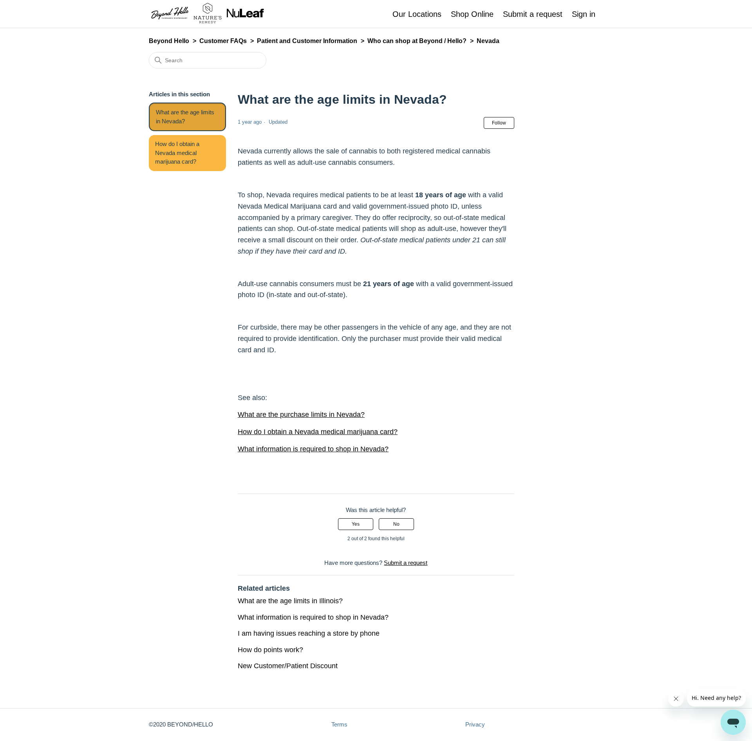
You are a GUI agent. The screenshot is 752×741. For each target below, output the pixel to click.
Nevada (488, 41)
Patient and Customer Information (307, 41)
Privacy (475, 724)
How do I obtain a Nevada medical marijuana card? (177, 153)
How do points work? (270, 650)
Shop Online (472, 14)
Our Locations (416, 14)
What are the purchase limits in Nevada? (301, 414)
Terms (339, 724)
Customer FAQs (223, 41)
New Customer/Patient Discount (288, 666)
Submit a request (532, 14)
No (396, 524)
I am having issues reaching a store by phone (309, 633)
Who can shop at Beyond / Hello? (416, 41)
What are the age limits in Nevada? (185, 116)
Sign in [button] (583, 14)
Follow (499, 123)
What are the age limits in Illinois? (290, 601)
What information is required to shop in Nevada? (313, 449)
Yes (356, 524)
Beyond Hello (169, 41)
